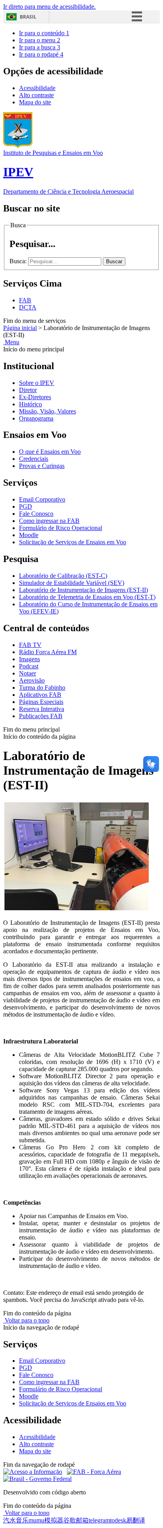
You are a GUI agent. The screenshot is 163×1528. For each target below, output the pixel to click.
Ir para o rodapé (41, 54)
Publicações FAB (41, 716)
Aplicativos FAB (40, 694)
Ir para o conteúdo (44, 33)
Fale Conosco (36, 513)
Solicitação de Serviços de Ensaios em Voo (72, 542)
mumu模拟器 (45, 1520)
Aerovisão (32, 680)
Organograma (36, 418)
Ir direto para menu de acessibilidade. (49, 6)
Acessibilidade (37, 88)
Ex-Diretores (35, 397)
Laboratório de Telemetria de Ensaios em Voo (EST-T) (87, 597)
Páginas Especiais (41, 701)
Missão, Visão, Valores (47, 411)
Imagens (29, 659)
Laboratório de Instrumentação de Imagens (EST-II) (83, 590)
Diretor (28, 390)
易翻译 (135, 1520)
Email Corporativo (42, 499)
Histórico (30, 404)
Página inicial (20, 327)
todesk (118, 1520)
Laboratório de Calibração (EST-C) (63, 575)
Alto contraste (36, 95)
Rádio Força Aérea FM (48, 652)
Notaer (27, 673)
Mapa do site (35, 102)
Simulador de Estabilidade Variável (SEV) (71, 582)
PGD (25, 506)
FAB (25, 300)
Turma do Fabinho (42, 687)
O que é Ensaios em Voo (50, 451)
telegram (99, 1520)
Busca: (18, 261)
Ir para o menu (39, 40)
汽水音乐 (15, 1520)
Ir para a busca (39, 47)
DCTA (27, 307)
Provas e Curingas (41, 465)
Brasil (28, 16)
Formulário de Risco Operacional (60, 527)
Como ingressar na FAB (49, 520)
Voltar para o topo (26, 1320)
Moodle (28, 535)
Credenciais (33, 458)
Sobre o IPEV (36, 382)
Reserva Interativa (41, 709)
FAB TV (30, 644)
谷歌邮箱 (76, 1520)
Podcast (28, 666)
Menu (11, 342)
